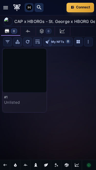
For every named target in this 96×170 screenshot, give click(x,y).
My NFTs (60, 41)
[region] (48, 103)
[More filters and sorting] (88, 41)
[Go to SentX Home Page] (17, 7)
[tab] (11, 31)
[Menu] (5, 7)
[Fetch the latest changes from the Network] (27, 41)
